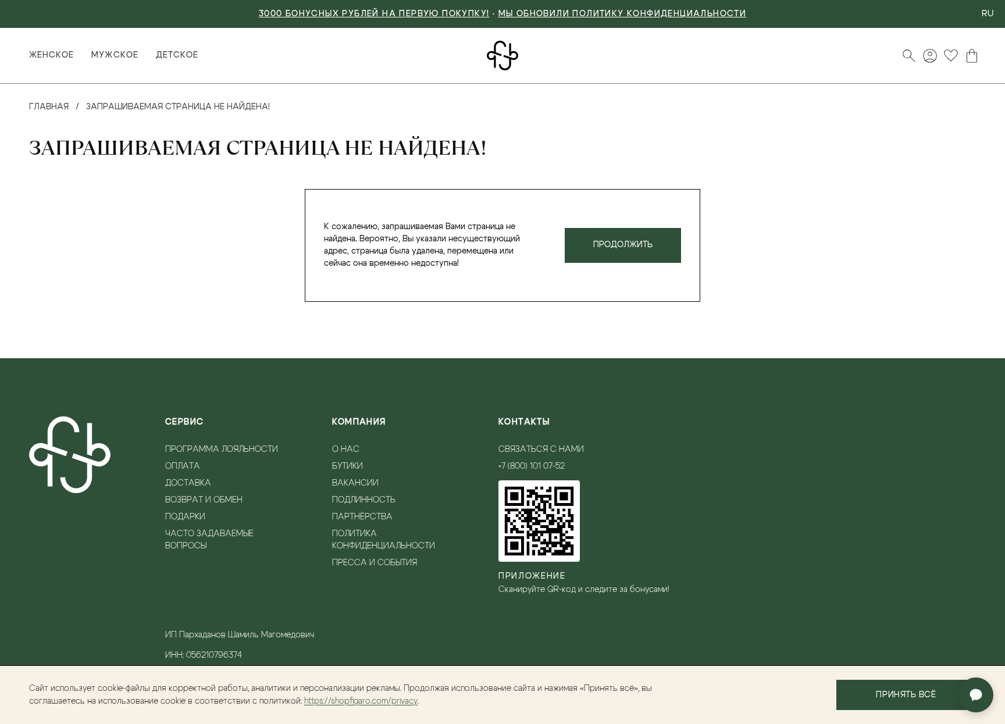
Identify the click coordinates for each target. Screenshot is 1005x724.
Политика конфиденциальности (383, 540)
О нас (345, 449)
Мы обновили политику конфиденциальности (622, 14)
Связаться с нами (541, 449)
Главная (49, 107)
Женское (51, 55)
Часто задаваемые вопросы (209, 540)
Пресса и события (374, 563)
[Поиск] (909, 56)
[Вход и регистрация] (930, 56)
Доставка (188, 483)
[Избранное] (951, 56)
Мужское (114, 55)
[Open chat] (975, 694)
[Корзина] (972, 56)
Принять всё (906, 695)
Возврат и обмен (204, 500)
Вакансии (355, 483)
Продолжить (623, 245)
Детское (177, 55)
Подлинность (363, 500)
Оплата (182, 466)
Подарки (185, 517)
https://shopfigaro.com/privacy (361, 701)
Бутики (347, 466)
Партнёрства (362, 517)
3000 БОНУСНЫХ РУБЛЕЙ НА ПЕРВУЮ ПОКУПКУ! (374, 14)
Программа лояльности (221, 449)
